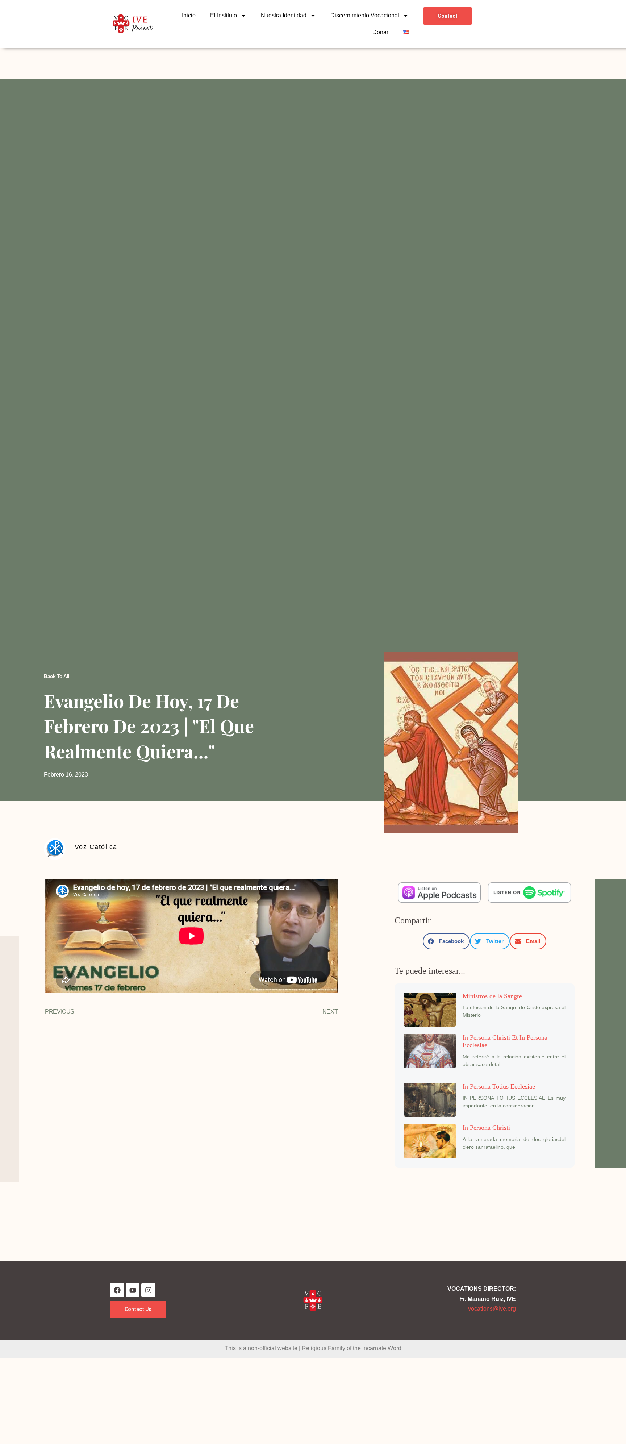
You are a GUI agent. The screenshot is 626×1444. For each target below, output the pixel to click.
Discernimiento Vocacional (364, 15)
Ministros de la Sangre (492, 996)
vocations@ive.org (492, 1309)
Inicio (189, 15)
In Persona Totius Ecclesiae (499, 1086)
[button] (446, 941)
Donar (380, 32)
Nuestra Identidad (283, 15)
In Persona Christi (486, 1127)
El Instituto (223, 15)
